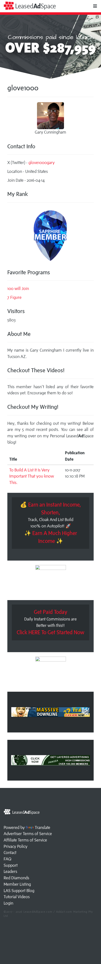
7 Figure (14, 297)
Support (11, 865)
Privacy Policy (15, 846)
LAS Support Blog (19, 890)
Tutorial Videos (17, 896)
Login (8, 903)
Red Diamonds (16, 877)
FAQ (7, 858)
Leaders (10, 871)
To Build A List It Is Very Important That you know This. (31, 476)
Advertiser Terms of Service (28, 833)
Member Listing (17, 884)
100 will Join (18, 288)
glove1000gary (41, 162)
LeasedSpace (35, 6)
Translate (42, 827)
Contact (10, 852)
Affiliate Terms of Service (25, 840)
